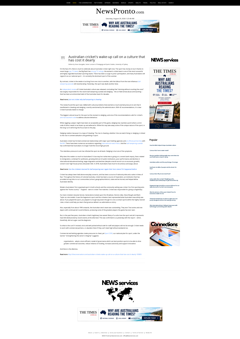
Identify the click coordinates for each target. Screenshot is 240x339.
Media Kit (149, 333)
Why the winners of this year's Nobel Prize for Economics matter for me (163, 192)
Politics (153, 3)
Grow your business (116, 333)
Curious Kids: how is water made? (159, 150)
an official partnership (134, 141)
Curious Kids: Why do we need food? (160, 174)
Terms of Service (137, 333)
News (74, 3)
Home (68, 3)
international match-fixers (111, 143)
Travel (145, 3)
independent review (69, 89)
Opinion (107, 3)
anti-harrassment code (68, 117)
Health (138, 3)
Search (171, 3)
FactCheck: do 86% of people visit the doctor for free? (163, 168)
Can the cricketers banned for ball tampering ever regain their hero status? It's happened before (103, 169)
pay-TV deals (73, 71)
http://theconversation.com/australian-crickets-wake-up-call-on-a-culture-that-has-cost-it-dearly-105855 (105, 254)
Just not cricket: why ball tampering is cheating (85, 99)
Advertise (104, 333)
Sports (130, 3)
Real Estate (162, 3)
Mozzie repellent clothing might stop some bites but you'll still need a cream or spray (164, 156)
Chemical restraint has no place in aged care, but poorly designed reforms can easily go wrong (163, 199)
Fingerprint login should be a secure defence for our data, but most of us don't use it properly (164, 186)
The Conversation (85, 3)
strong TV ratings (97, 71)
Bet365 (62, 143)
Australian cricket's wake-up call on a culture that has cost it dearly (106, 58)
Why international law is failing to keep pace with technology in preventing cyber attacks (163, 206)
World (123, 3)
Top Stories (98, 3)
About (90, 333)
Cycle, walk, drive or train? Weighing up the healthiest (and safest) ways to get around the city (164, 179)
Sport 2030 (108, 233)
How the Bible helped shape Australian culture (163, 145)
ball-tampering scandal (134, 143)
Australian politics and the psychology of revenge (164, 162)
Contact (127, 333)
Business (116, 3)
